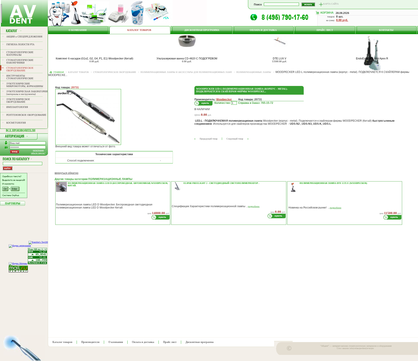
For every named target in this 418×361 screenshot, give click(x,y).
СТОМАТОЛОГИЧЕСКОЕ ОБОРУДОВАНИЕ (20, 69)
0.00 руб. (342, 20)
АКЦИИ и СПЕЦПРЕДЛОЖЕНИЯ (24, 36)
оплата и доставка (263, 30)
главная (59, 72)
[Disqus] (229, 279)
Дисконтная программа (201, 30)
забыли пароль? (38, 153)
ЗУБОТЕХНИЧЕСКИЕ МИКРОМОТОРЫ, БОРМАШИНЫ (24, 84)
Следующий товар (234, 139)
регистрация (38, 150)
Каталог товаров (139, 30)
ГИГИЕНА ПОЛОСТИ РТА (20, 44)
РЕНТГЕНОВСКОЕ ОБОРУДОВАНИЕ (26, 115)
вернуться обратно (66, 173)
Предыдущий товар (208, 139)
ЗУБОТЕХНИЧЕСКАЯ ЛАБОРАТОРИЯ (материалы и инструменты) (26, 92)
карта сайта (331, 4)
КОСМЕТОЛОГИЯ (16, 122)
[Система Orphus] (13, 197)
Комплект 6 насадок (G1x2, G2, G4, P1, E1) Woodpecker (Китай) (94, 58)
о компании (78, 30)
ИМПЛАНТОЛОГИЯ (17, 107)
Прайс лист (325, 30)
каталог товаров (78, 72)
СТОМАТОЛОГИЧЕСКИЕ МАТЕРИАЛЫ (20, 53)
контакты (386, 30)
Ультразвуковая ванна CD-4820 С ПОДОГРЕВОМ (187, 58)
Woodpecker (224, 99)
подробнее (254, 206)
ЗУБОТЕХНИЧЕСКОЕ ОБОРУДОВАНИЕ (18, 100)
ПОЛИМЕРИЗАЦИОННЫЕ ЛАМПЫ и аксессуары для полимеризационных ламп (186, 72)
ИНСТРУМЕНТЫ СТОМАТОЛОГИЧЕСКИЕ (20, 77)
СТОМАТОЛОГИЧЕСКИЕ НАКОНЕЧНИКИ (20, 61)
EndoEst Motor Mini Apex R (372, 58)
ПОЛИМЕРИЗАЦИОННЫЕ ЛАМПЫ (253, 72)
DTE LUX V (279, 58)
